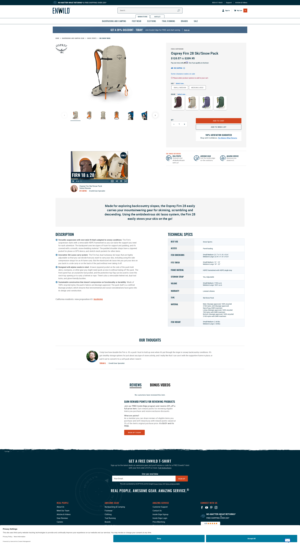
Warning (98, 299)
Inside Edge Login (160, 518)
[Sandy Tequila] (192, 104)
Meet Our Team (63, 510)
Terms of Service (170, 484)
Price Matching (159, 522)
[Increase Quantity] (184, 124)
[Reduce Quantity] (174, 124)
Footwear (108, 510)
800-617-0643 (217, 3)
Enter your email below (150, 473)
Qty (172, 120)
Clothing (108, 514)
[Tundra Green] (220, 104)
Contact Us (157, 510)
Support (229, 3)
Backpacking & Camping (115, 507)
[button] (75, 115)
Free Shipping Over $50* (96, 2)
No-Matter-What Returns (227, 138)
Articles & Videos (241, 3)
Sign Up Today (134, 432)
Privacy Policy (157, 484)
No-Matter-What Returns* (70, 2)
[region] (150, 414)
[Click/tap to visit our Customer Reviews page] (210, 524)
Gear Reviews (62, 518)
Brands (108, 522)
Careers (60, 522)
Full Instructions (164, 468)
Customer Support (160, 507)
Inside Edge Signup (160, 514)
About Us (60, 507)
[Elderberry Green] (178, 104)
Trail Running (110, 518)
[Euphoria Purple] (206, 104)
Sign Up (181, 479)
